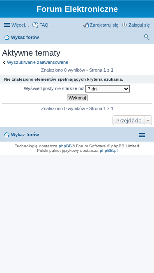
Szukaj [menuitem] (147, 38)
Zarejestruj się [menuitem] (104, 25)
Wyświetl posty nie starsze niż (54, 88)
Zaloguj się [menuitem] (139, 25)
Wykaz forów (25, 37)
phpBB (65, 146)
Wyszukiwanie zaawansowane (37, 62)
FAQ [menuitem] (43, 25)
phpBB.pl (108, 150)
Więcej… (20, 25)
